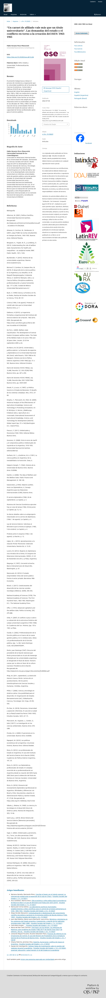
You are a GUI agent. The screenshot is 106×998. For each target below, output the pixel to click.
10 (13, 955)
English (77, 92)
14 (22, 955)
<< (7, 955)
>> (31, 955)
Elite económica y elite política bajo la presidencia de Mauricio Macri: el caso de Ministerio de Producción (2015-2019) (38, 902)
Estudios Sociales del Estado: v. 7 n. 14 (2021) (46, 923)
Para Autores (78, 49)
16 (26, 955)
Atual (5, 14)
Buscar (98, 14)
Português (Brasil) (80, 98)
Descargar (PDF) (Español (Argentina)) (52, 89)
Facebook (88, 143)
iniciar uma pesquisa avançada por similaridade (37, 959)
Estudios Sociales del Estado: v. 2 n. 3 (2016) (34, 944)
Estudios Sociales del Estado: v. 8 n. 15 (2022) (31, 917)
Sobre (32, 14)
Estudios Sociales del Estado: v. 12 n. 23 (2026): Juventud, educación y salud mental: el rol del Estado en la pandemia (38, 949)
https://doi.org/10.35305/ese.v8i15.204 (20, 57)
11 (15, 955)
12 (17, 955)
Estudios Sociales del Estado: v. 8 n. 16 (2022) (39, 911)
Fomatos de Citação (50, 124)
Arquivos (14, 14)
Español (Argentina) (81, 95)
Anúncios (23, 14)
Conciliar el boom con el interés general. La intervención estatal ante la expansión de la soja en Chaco (38, 895)
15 (24, 955)
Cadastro (93, 1)
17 (28, 955)
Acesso (100, 1)
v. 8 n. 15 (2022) (25, 21)
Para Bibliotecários (80, 52)
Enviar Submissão (81, 33)
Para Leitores (78, 46)
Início (8, 21)
